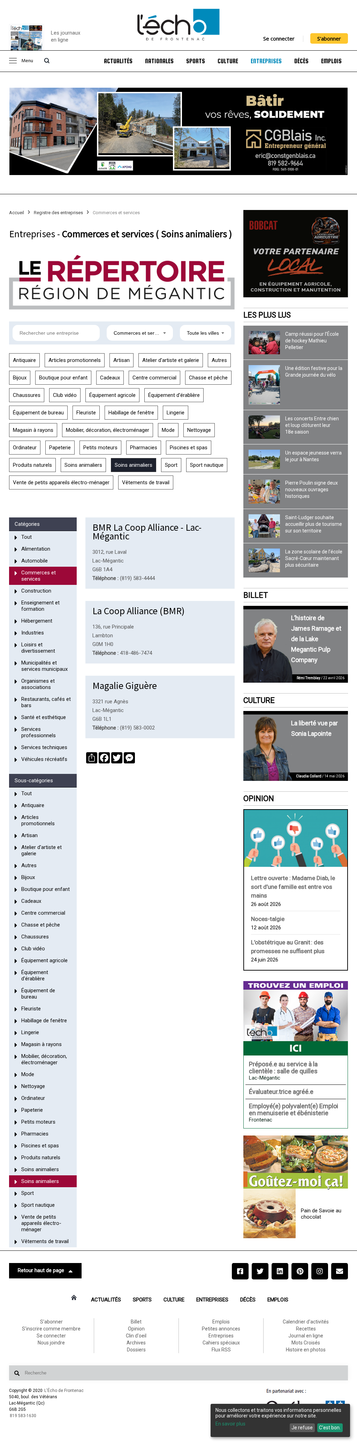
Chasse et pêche (208, 378)
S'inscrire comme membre (51, 1328)
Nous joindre (51, 1342)
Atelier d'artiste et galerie (170, 360)
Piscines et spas (188, 447)
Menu (27, 61)
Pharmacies (143, 447)
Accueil (16, 212)
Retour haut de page (41, 1270)
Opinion (258, 798)
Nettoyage (199, 430)
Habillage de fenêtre (131, 412)
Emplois (331, 61)
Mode (168, 430)
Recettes (306, 1328)
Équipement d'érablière (174, 395)
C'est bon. (330, 1427)
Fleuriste (86, 412)
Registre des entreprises (58, 212)
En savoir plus (230, 1424)
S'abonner (329, 38)
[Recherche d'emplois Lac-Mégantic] (295, 1018)
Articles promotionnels (74, 360)
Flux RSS (221, 1349)
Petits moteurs (100, 447)
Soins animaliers (83, 465)
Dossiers (136, 1349)
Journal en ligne (305, 1335)
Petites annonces (221, 1328)
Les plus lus (267, 315)
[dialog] (280, 1420)
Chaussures (26, 395)
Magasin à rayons (33, 430)
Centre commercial (154, 378)
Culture (228, 61)
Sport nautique (206, 465)
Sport (171, 465)
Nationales (159, 61)
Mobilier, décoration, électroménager (107, 430)
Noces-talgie (267, 918)
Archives (136, 1342)
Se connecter (279, 38)
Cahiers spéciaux (221, 1342)
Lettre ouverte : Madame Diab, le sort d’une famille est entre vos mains (293, 887)
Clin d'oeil (136, 1335)
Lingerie (175, 412)
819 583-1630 (23, 1415)
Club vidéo (65, 395)
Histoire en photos (306, 1349)
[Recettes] (295, 1162)
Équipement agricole (112, 395)
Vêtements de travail (145, 482)
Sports (195, 61)
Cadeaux (110, 378)
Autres (219, 360)
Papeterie (60, 447)
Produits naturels (32, 465)
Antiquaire (24, 360)
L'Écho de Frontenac (64, 1390)
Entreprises (266, 61)
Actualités (118, 61)
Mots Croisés (305, 1342)
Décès (301, 61)
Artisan (121, 360)
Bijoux (19, 378)
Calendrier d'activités (306, 1322)
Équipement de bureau (38, 412)
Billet (255, 595)
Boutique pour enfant (63, 378)
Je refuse (302, 1427)
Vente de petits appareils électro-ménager (61, 482)
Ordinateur (25, 447)
